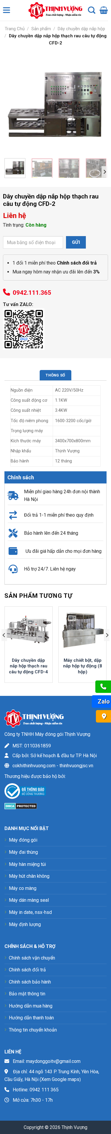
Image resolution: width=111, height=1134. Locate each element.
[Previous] (14, 102)
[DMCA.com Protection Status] (20, 805)
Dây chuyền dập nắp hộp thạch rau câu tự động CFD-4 (28, 666)
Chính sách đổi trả (27, 970)
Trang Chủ (15, 28)
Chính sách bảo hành (30, 982)
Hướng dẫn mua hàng (30, 1006)
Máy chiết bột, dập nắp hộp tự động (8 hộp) (82, 666)
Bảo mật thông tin (27, 994)
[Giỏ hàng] (103, 10)
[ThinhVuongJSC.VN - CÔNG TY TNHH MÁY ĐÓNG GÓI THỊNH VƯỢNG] (53, 10)
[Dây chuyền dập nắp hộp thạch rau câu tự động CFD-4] (28, 630)
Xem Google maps (60, 1079)
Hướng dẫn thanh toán (31, 1018)
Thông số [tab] (55, 375)
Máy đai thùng (23, 852)
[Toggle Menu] (7, 11)
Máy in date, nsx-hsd (30, 912)
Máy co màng (22, 888)
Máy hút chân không (29, 876)
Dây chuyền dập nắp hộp (81, 28)
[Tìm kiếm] (91, 10)
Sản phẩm (41, 28)
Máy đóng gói (23, 840)
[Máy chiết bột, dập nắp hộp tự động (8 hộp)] (82, 630)
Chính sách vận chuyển (32, 958)
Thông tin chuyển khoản (33, 1030)
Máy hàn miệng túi (27, 864)
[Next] (97, 102)
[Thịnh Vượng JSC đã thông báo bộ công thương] (25, 792)
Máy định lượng (25, 924)
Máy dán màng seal (29, 900)
